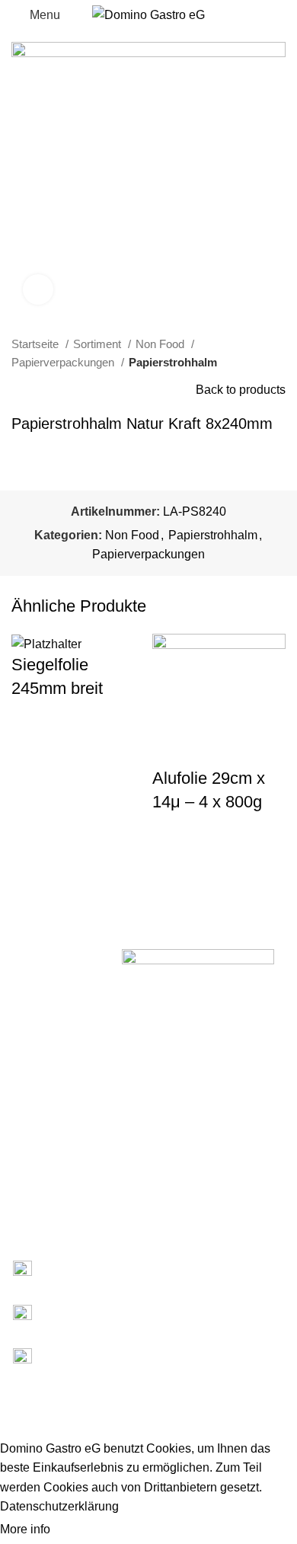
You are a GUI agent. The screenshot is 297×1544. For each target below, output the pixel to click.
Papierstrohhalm (173, 362)
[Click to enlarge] (38, 289)
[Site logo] (148, 14)
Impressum (27, 1176)
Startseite (36, 343)
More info (26, 1529)
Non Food (161, 343)
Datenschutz (30, 1202)
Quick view (30, 755)
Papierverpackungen (64, 362)
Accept (83, 1530)
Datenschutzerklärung (59, 1506)
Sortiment (98, 343)
